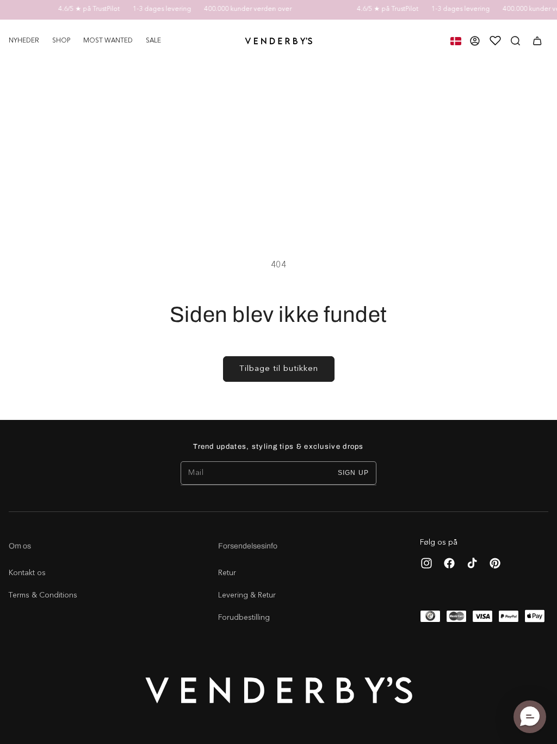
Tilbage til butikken (278, 369)
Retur (227, 573)
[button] (61, 41)
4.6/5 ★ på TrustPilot (83, 9)
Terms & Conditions (43, 595)
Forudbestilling (244, 617)
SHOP (61, 41)
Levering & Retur (247, 595)
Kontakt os (27, 573)
